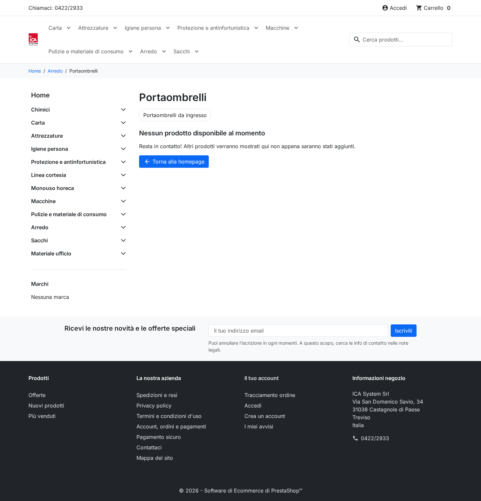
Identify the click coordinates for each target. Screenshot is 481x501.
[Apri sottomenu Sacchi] (196, 51)
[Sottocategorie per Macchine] (122, 201)
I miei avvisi (258, 426)
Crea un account (264, 416)
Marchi (39, 284)
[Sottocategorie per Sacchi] (122, 240)
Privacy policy (153, 405)
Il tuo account (261, 378)
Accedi (252, 405)
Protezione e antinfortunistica (213, 28)
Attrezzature (93, 28)
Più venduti (42, 416)
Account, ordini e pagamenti (171, 426)
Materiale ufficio (51, 253)
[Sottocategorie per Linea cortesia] (122, 175)
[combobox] (401, 39)
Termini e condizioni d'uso (169, 416)
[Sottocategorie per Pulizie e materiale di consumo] (122, 214)
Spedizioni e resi (156, 395)
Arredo (148, 51)
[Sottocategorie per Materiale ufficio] (122, 253)
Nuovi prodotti (46, 405)
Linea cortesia (48, 175)
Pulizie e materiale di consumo (86, 51)
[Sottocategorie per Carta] (122, 122)
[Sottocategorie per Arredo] (122, 227)
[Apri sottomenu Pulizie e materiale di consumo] (130, 51)
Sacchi (181, 51)
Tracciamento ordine (269, 395)
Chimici (40, 109)
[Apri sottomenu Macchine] (296, 27)
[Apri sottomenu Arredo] (164, 51)
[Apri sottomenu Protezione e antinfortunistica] (256, 27)
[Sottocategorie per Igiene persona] (122, 149)
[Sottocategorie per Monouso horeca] (122, 188)
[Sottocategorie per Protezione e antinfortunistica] (122, 162)
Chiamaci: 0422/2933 (55, 8)
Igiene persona (143, 28)
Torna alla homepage (174, 161)
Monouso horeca (52, 188)
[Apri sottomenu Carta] (68, 27)
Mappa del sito (154, 458)
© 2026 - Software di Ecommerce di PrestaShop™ (240, 490)
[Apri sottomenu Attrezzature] (115, 27)
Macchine (277, 28)
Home (40, 95)
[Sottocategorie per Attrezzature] (122, 135)
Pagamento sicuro (158, 437)
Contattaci (149, 447)
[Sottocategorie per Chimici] (122, 109)
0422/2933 (375, 438)
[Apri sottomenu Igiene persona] (168, 27)
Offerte (36, 395)
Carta (55, 28)
